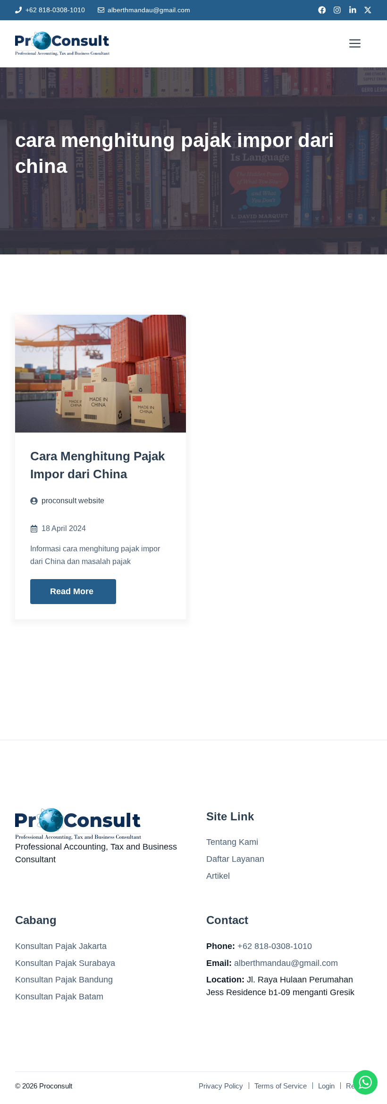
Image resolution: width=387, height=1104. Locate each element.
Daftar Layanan (235, 859)
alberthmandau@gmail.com (149, 10)
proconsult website (73, 501)
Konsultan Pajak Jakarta (61, 946)
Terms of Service (280, 1086)
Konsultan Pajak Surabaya (65, 963)
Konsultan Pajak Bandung (64, 979)
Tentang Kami (232, 842)
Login (326, 1086)
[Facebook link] (322, 10)
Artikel (218, 876)
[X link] (368, 10)
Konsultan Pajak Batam (59, 996)
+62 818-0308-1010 (55, 10)
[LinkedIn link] (353, 10)
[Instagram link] (337, 10)
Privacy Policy (221, 1086)
